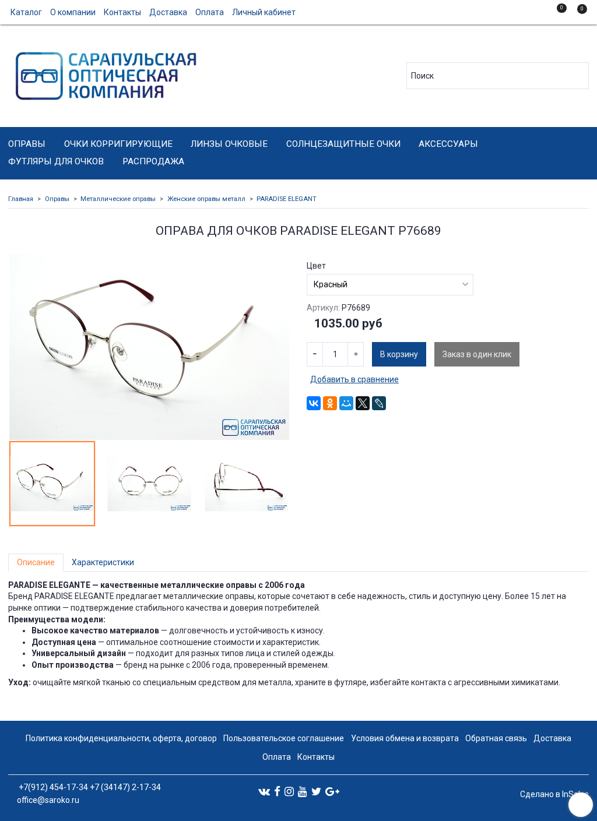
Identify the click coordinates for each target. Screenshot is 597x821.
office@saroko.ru (48, 800)
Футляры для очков (56, 161)
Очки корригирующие (118, 144)
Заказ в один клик (477, 354)
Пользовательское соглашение (283, 738)
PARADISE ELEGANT (287, 199)
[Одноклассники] (330, 403)
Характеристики (103, 562)
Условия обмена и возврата (405, 738)
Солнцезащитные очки (343, 144)
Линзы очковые (229, 144)
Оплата (209, 12)
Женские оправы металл (206, 199)
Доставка (168, 12)
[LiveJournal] (379, 403)
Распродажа (153, 161)
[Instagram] (289, 790)
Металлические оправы (118, 199)
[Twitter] (316, 790)
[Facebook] (277, 790)
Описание (36, 562)
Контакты (122, 12)
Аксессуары (448, 144)
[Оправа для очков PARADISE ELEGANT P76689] (149, 346)
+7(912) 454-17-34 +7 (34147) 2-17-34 (89, 787)
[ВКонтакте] (314, 403)
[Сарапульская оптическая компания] (104, 73)
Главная (20, 199)
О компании (73, 12)
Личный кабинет (264, 12)
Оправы (26, 144)
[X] (363, 403)
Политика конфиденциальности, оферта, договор (121, 738)
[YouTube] (302, 790)
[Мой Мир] (346, 403)
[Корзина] (577, 14)
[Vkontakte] (264, 790)
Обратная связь (496, 738)
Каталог (26, 12)
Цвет (316, 266)
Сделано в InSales (554, 794)
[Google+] (332, 790)
